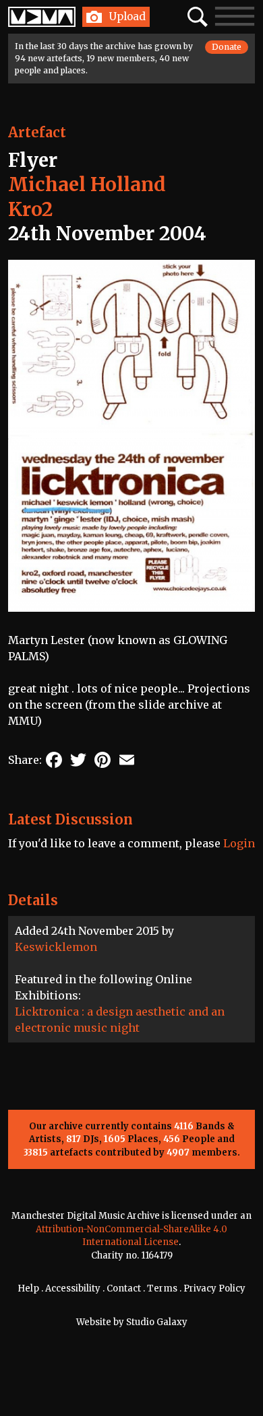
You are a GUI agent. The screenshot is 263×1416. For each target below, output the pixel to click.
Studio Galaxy (156, 1322)
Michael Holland (87, 184)
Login (239, 843)
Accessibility (72, 1288)
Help (28, 1288)
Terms (162, 1288)
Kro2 (30, 209)
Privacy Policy (214, 1288)
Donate (226, 47)
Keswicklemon (56, 947)
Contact (124, 1288)
